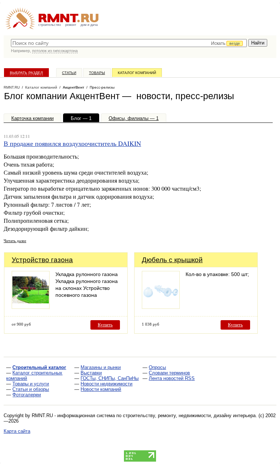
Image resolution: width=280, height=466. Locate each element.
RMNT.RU (12, 87)
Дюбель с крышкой (172, 260)
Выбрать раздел (26, 73)
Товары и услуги (30, 384)
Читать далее (15, 240)
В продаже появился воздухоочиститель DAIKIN (72, 143)
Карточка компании (32, 118)
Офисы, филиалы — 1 (134, 118)
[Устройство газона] (30, 307)
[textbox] (129, 43)
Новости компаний (101, 389)
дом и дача (89, 25)
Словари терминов (169, 373)
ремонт (70, 25)
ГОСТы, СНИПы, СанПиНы (110, 378)
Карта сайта (17, 431)
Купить (105, 324)
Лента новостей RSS (172, 378)
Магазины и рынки (101, 367)
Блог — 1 (81, 118)
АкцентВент (73, 87)
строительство (49, 25)
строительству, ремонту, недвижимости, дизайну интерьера (189, 415)
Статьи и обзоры (30, 389)
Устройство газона (42, 260)
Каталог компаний (137, 73)
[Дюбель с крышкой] (160, 307)
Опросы (157, 367)
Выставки (91, 373)
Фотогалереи (26, 394)
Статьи (69, 73)
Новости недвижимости (106, 384)
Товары (97, 73)
